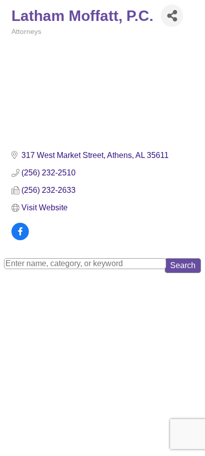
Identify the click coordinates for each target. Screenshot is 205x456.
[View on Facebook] (20, 237)
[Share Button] (172, 15)
